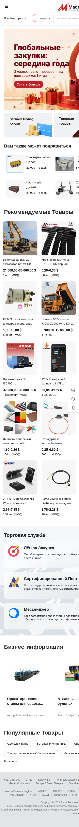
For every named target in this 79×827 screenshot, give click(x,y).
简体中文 (42, 791)
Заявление (43, 779)
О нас (29, 779)
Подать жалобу (11, 779)
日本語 (71, 791)
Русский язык (16, 794)
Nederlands (60, 794)
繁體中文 (57, 791)
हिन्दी (74, 794)
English (28, 791)
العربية (45, 794)
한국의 (33, 794)
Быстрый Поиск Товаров (49, 783)
